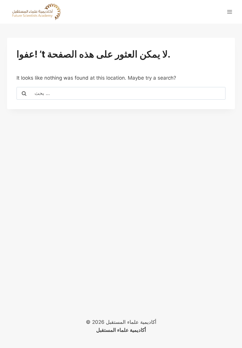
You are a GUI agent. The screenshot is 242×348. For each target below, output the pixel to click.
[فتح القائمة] (229, 11)
